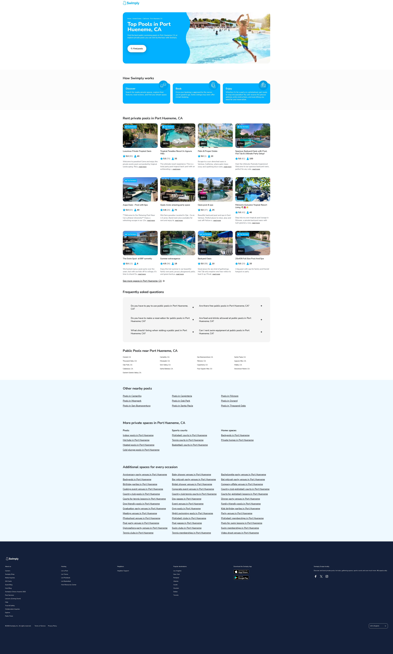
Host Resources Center (68, 585)
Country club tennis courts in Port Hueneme (194, 494)
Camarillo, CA (164, 357)
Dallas (175, 592)
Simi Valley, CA (165, 365)
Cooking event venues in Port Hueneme (143, 489)
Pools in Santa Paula (182, 405)
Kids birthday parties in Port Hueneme (240, 508)
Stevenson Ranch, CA (242, 369)
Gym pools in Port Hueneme (186, 508)
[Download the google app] (241, 578)
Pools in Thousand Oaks (233, 405)
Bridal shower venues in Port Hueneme (192, 484)
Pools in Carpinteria (182, 396)
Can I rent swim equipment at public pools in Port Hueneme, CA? (224, 332)
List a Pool (64, 571)
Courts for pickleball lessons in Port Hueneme (244, 494)
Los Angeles (177, 571)
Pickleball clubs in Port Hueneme (189, 518)
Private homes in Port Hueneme (237, 440)
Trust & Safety (10, 606)
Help (6, 602)
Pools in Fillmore (229, 396)
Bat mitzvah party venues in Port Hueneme (243, 479)
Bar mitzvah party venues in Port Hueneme (194, 479)
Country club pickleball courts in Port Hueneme (245, 489)
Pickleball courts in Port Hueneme (189, 435)
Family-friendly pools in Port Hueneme (241, 503)
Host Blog (8, 588)
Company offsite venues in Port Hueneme (242, 484)
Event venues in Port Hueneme (187, 503)
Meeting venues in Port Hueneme (140, 513)
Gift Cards (8, 581)
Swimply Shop (9, 574)
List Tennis (64, 574)
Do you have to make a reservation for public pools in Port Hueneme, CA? (160, 320)
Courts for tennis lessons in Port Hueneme (144, 498)
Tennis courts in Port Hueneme (187, 440)
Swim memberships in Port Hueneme (240, 528)
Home (129, 18)
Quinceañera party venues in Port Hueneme (145, 528)
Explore (7, 613)
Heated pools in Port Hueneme (138, 444)
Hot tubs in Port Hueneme (136, 440)
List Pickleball (65, 578)
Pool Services (9, 595)
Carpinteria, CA (202, 365)
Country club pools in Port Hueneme (141, 494)
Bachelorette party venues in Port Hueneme (243, 474)
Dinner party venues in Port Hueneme (240, 498)
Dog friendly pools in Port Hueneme (141, 503)
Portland (176, 578)
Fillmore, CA (201, 361)
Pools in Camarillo (132, 396)
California (146, 18)
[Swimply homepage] (196, 3)
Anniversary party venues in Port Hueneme (145, 474)
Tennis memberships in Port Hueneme (191, 532)
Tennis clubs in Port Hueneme (138, 532)
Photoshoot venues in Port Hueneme (141, 518)
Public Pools (9, 616)
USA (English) (374, 626)
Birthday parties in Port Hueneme (140, 484)
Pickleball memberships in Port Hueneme (242, 518)
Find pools (138, 48)
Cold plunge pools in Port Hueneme (141, 449)
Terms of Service (40, 626)
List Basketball (66, 581)
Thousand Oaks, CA (130, 361)
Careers (7, 571)
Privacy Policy (52, 626)
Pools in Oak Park (181, 400)
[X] (321, 576)
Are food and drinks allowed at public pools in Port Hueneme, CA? (225, 320)
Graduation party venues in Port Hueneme (144, 508)
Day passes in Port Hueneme (186, 498)
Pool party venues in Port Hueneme (141, 523)
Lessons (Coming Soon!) (13, 599)
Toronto (175, 595)
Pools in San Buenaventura (136, 405)
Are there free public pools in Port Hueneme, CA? (224, 305)
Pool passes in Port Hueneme (187, 523)
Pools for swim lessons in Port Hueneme (241, 523)
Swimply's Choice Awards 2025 (15, 592)
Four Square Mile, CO (204, 369)
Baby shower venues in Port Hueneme (191, 474)
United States (137, 18)
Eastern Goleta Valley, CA (132, 373)
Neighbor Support (123, 571)
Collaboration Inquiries (12, 609)
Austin (175, 585)
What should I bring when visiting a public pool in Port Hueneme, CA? (159, 332)
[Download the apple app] (241, 572)
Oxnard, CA (127, 357)
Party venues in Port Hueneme (236, 513)
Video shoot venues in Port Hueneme (240, 532)
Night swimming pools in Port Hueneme (192, 513)
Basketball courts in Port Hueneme (190, 444)
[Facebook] (315, 576)
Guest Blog (8, 585)
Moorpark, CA (165, 361)
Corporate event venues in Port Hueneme (193, 489)
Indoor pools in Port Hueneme (138, 435)
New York (176, 574)
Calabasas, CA (128, 369)
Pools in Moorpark (132, 400)
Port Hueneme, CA (156, 18)
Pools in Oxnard (229, 400)
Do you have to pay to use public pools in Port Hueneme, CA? (159, 307)
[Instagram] (327, 576)
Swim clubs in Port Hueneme (186, 528)
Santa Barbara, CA (166, 369)
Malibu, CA (238, 365)
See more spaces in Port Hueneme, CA (142, 280)
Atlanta (175, 581)
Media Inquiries (10, 578)
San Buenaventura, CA (205, 357)
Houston (176, 588)
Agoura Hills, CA (240, 361)
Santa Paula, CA (240, 357)
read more (142, 167)
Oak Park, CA (127, 365)
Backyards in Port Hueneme (235, 435)
